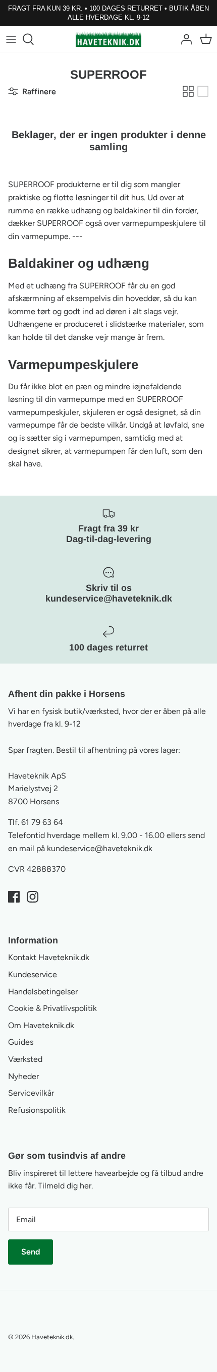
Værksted (25, 1059)
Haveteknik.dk (52, 1337)
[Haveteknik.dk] (108, 38)
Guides (20, 1042)
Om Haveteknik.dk (41, 1025)
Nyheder (23, 1076)
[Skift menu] (11, 39)
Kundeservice (32, 974)
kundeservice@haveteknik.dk (99, 848)
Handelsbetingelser (43, 991)
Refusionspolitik (37, 1110)
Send (30, 1252)
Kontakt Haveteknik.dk (48, 957)
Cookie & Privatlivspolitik (52, 1008)
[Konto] (184, 39)
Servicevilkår (31, 1093)
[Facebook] (14, 897)
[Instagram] (32, 897)
